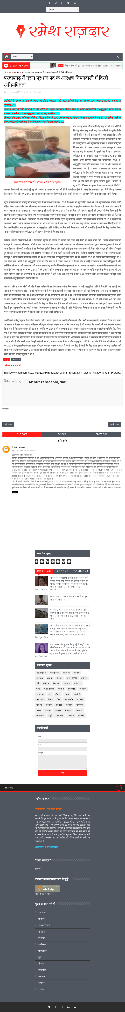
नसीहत (46, 683)
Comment (81, 571)
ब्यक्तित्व (83, 689)
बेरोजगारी (72, 689)
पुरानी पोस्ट (114, 424)
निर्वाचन (56, 683)
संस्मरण (69, 705)
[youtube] (74, 3)
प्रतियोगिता (49, 689)
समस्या (48, 710)
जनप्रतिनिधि (71, 678)
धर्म (37, 683)
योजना (58, 694)
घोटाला (59, 678)
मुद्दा (50, 694)
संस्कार (59, 705)
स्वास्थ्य (60, 715)
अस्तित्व (39, 678)
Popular (44, 571)
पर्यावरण (77, 683)
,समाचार (39, 92)
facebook (101, 434)
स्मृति (51, 715)
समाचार (16, 72)
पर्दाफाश (67, 683)
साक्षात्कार (40, 715)
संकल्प (39, 705)
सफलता (79, 705)
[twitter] (68, 3)
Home (7, 72)
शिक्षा (59, 699)
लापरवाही (40, 699)
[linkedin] (62, 3)
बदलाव (61, 689)
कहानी (50, 678)
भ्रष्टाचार (40, 694)
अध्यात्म (66, 673)
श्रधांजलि (69, 699)
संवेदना (49, 705)
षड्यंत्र (80, 699)
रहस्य (67, 694)
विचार (49, 66)
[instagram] (55, 3)
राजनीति (77, 694)
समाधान (68, 710)
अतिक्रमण (54, 673)
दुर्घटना (84, 678)
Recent (62, 571)
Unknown (18, 447)
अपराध (77, 673)
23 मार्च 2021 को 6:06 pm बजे (25, 451)
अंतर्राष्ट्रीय (41, 673)
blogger (22, 434)
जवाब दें (15, 492)
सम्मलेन (79, 710)
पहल (38, 689)
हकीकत (71, 715)
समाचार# (16, 359)
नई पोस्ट (8, 424)
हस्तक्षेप (81, 715)
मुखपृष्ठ (38, 868)
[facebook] (49, 3)
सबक (38, 710)
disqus (62, 434)
